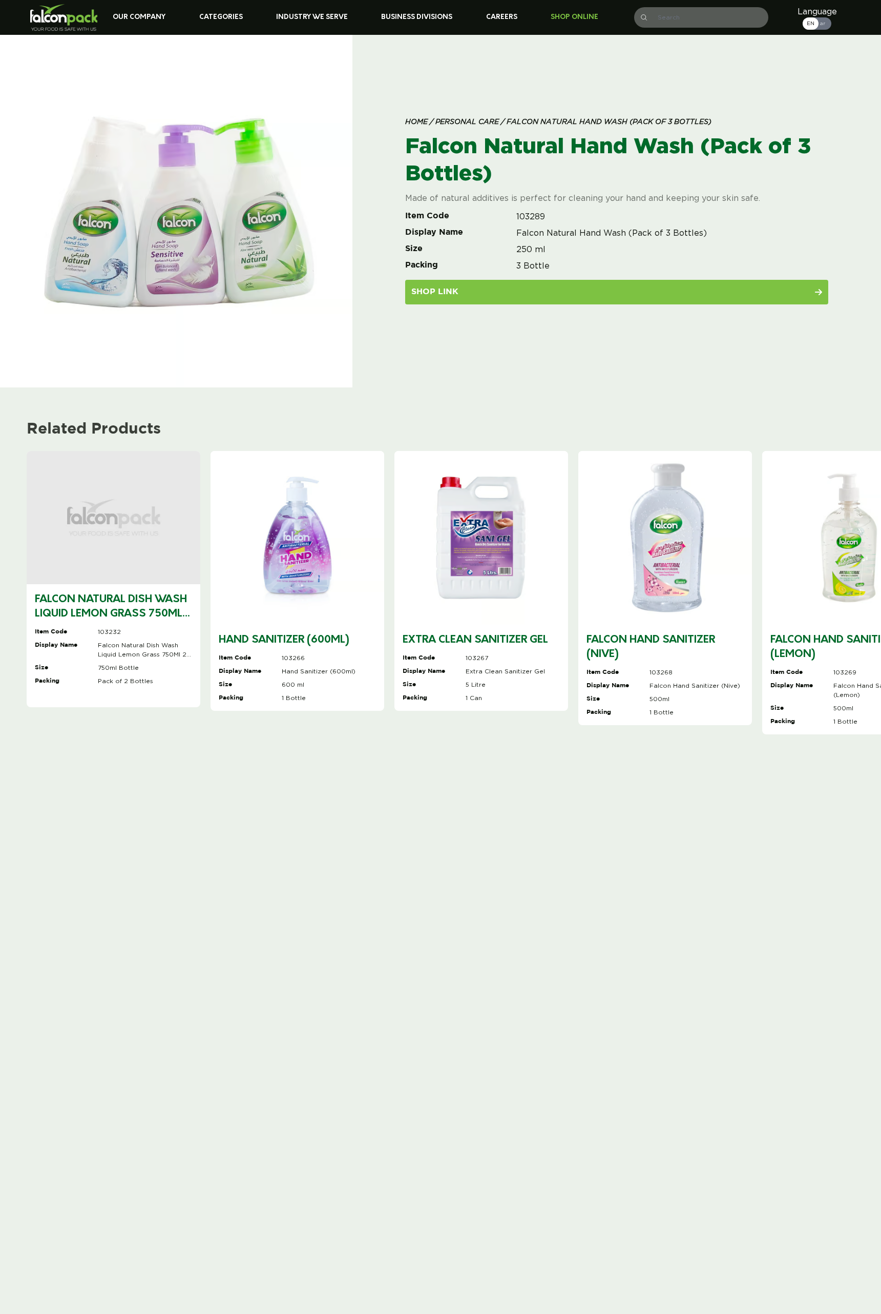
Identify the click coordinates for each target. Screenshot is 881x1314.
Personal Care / (469, 122)
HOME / (419, 122)
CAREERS (501, 17)
